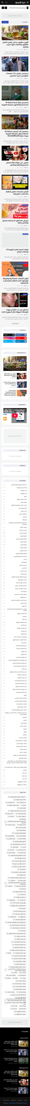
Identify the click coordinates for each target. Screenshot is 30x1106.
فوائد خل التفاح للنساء (15, 704)
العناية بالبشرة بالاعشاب (15, 539)
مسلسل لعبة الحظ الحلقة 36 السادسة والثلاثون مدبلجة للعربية (15, 103)
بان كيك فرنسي (15, 565)
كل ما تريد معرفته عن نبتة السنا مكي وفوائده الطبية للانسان (15, 713)
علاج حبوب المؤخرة (15, 678)
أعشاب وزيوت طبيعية (15, 499)
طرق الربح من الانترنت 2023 (15, 637)
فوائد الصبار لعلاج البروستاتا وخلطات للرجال (17, 250)
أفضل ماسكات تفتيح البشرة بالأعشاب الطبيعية (17, 192)
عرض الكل (5, 22)
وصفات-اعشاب (15, 752)
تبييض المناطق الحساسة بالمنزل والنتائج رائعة (15, 221)
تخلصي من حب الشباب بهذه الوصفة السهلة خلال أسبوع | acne (15, 311)
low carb (15, 779)
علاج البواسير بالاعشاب (15, 657)
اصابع (15, 496)
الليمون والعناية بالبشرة (15, 553)
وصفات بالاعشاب (15, 738)
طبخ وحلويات (15, 634)
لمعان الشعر (15, 723)
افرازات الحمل (15, 502)
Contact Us (13, 1100)
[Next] (3, 8)
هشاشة (15, 735)
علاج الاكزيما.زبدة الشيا (15, 646)
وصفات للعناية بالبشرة (15, 746)
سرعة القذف (15, 625)
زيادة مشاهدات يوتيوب (15, 622)
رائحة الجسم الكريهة (15, 613)
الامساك (15, 517)
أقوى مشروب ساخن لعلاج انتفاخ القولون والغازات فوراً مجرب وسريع (15, 44)
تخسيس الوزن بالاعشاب (15, 583)
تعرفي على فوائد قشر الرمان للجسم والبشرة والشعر (17, 163)
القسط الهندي (15, 551)
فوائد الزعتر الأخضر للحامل (15, 701)
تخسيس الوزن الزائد (15, 580)
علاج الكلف (15, 669)
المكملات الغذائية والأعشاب (15, 556)
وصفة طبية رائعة (15, 758)
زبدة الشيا (15, 619)
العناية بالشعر (15, 545)
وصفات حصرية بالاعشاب (15, 741)
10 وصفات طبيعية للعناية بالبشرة (15, 485)
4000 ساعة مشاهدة (15, 488)
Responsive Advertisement (15, 16)
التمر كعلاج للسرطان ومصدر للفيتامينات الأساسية (15, 523)
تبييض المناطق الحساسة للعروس (15, 577)
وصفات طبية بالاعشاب (15, 743)
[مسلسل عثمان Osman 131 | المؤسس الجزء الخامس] (22, 384)
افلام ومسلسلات (15, 508)
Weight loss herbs (15, 782)
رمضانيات (15, 616)
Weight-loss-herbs (15, 785)
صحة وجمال (15, 631)
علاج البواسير (15, 654)
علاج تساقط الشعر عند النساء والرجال (15, 672)
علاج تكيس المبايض (15, 675)
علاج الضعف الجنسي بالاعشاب (15, 663)
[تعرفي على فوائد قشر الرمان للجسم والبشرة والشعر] (22, 376)
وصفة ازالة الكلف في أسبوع (15, 755)
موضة (15, 732)
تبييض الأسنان (15, 571)
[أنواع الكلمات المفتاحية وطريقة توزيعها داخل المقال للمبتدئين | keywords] (22, 393)
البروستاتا (15, 520)
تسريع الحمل (15, 591)
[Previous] (6, 8)
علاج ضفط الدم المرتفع (15, 686)
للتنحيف (15, 720)
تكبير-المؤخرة (15, 597)
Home (25, 1100)
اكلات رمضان (15, 511)
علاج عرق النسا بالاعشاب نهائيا (15, 689)
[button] (27, 2)
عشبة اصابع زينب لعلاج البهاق (15, 640)
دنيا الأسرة (20, 2)
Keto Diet (15, 776)
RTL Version (6, 1100)
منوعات (15, 729)
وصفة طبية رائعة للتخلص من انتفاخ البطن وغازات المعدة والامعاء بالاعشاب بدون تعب (15, 762)
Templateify (11, 1103)
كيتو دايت (15, 717)
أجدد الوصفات (15, 490)
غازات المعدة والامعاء (15, 692)
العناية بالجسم (15, 542)
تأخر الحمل (15, 568)
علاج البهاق (15, 651)
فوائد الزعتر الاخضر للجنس (15, 698)
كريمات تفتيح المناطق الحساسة (15, 710)
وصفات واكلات (15, 749)
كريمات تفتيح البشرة (15, 707)
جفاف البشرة (15, 603)
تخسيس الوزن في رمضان (15, 588)
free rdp (15, 773)
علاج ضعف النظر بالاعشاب (15, 681)
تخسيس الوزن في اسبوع (15, 586)
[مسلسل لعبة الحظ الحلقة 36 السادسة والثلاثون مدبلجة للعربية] (23, 1061)
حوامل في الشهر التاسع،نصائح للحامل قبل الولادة (15, 610)
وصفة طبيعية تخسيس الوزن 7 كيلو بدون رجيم (15, 767)
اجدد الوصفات (15, 493)
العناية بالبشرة (15, 536)
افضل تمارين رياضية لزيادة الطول (15, 505)
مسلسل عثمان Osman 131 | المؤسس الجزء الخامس (17, 74)
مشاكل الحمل (15, 726)
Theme (25, 1103)
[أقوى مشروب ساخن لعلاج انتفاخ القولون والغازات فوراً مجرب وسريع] (23, 1044)
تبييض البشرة (15, 574)
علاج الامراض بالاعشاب (15, 648)
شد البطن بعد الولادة (15, 628)
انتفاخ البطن (15, 562)
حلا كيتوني (15, 606)
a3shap (15, 770)
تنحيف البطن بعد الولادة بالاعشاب (15, 600)
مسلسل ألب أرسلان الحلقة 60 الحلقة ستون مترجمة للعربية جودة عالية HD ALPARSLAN (16, 8)
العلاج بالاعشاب (15, 533)
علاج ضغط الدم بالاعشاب (15, 683)
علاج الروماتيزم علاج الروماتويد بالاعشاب (15, 660)
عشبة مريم (15, 643)
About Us (20, 1100)
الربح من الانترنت (15, 530)
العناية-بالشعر (15, 548)
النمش (15, 559)
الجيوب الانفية (15, 527)
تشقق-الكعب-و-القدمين (15, 594)
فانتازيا (15, 695)
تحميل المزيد (16, 323)
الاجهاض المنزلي (15, 514)
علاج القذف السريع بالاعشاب (15, 666)
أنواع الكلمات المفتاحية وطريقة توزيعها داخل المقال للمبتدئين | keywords (15, 280)
